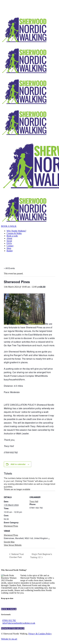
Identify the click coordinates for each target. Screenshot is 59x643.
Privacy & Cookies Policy (40, 634)
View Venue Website (13, 545)
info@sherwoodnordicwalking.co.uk (18, 623)
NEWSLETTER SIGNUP (12, 628)
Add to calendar (18, 464)
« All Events (9, 268)
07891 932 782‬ (9, 620)
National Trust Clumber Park (16, 555)
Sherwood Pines (11, 526)
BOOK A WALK (8, 226)
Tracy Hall (34, 501)
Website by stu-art (9, 639)
